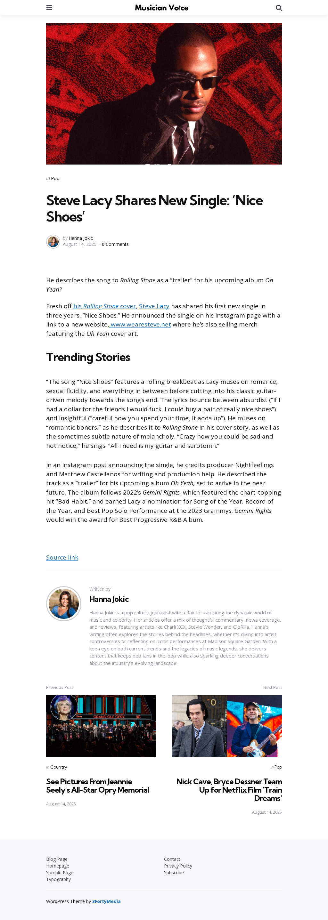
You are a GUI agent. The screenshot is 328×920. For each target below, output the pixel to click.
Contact (172, 859)
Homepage (57, 866)
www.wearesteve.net (140, 324)
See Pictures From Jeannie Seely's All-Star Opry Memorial (97, 786)
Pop (55, 178)
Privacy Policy (178, 866)
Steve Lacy (154, 306)
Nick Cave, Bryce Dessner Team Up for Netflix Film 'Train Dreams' (229, 790)
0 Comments (115, 244)
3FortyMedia (106, 901)
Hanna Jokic (81, 238)
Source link (62, 557)
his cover (104, 306)
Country (58, 767)
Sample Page (59, 872)
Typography (58, 879)
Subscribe (174, 872)
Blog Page (57, 859)
